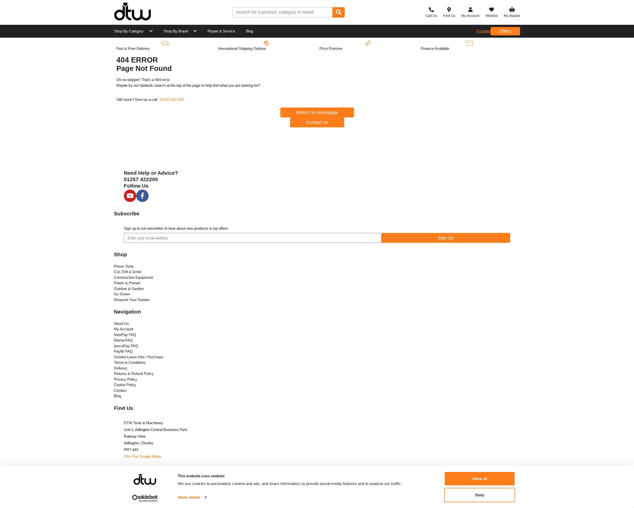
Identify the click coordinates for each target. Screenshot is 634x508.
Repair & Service (221, 31)
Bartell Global (423, 74)
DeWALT (361, 51)
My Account (123, 329)
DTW (129, 51)
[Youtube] (130, 196)
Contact (120, 390)
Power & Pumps (127, 283)
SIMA (301, 97)
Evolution (305, 120)
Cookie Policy (125, 385)
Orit (472, 97)
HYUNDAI (248, 74)
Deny (479, 495)
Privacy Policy (125, 379)
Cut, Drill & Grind (127, 272)
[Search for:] (282, 12)
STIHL (245, 51)
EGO (473, 74)
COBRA (189, 74)
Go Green (122, 294)
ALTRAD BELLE (311, 51)
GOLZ (359, 120)
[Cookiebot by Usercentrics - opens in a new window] (145, 498)
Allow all (479, 479)
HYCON (476, 51)
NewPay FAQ (125, 335)
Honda (360, 74)
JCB (300, 74)
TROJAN (190, 51)
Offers (505, 31)
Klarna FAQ (123, 340)
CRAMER (133, 97)
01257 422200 (141, 179)
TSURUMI (362, 97)
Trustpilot (483, 31)
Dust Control (251, 120)
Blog (249, 31)
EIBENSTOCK (137, 74)
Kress (417, 51)
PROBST (247, 97)
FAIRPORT (421, 97)
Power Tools (124, 266)
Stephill (188, 120)
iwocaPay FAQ (126, 346)
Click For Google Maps (142, 456)
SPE (128, 120)
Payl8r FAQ (123, 351)
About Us (121, 323)
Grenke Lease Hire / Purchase (138, 357)
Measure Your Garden (132, 300)
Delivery (120, 368)
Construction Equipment (133, 277)
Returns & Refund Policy (134, 373)
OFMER (189, 97)
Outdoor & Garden (129, 288)
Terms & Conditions (130, 362)
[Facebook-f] (142, 196)
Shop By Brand (175, 31)
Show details (189, 497)
